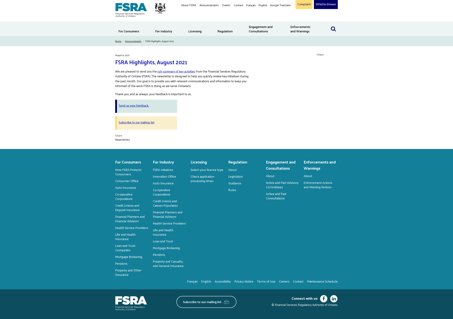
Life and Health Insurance (125, 236)
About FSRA (188, 5)
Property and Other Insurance (128, 272)
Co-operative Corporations (124, 196)
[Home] (139, 9)
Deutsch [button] (276, 13)
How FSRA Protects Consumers (128, 171)
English (263, 5)
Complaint (304, 4)
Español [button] (275, 18)
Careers (284, 281)
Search (333, 23)
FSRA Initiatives (163, 169)
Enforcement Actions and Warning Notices (318, 184)
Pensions (121, 263)
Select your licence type (207, 169)
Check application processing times (202, 178)
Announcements (209, 5)
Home (118, 41)
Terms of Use (266, 281)
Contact (238, 5)
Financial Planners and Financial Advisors (130, 218)
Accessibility (223, 281)
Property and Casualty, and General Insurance (168, 263)
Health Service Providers (131, 227)
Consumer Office (127, 181)
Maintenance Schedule (322, 281)
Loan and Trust (163, 241)
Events (226, 5)
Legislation (235, 176)
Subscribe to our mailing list (136, 122)
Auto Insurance (125, 187)
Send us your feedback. (134, 105)
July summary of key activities (176, 71)
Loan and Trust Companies (125, 247)
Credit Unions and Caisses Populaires (165, 203)
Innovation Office (164, 176)
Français (251, 5)
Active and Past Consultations (276, 195)
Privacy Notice (243, 281)
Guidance (234, 183)
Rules (232, 190)
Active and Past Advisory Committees (282, 184)
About (232, 169)
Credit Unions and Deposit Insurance (127, 207)
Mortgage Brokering (128, 256)
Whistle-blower (326, 4)
